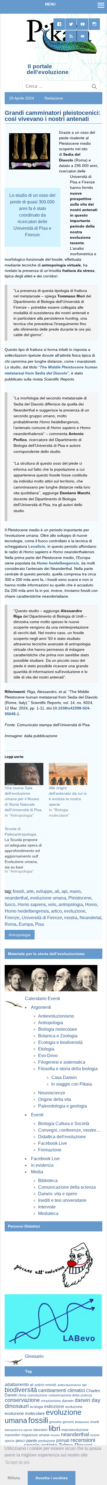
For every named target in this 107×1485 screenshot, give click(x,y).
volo (52, 904)
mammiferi (12, 1435)
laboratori (40, 1430)
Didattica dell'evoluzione (62, 1136)
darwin (68, 1400)
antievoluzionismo (69, 1385)
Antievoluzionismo (56, 1016)
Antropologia (19, 935)
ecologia (36, 1407)
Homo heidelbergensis (27, 911)
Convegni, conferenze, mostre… (69, 1130)
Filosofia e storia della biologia (68, 1068)
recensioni (83, 1440)
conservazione (22, 1400)
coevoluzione (37, 1395)
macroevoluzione (74, 1430)
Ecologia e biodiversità (60, 1042)
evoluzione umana (48, 898)
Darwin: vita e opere (57, 1193)
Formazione (49, 1150)
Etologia (46, 1049)
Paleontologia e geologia (62, 1106)
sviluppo (44, 891)
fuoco (10, 904)
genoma (55, 1422)
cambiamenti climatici (61, 1390)
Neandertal (90, 917)
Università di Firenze (42, 917)
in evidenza (42, 1165)
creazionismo (51, 1400)
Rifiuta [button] (14, 1478)
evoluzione (74, 911)
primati (62, 1440)
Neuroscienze (51, 1093)
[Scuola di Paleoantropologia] (27, 852)
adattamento (17, 1384)
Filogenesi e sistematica (61, 1062)
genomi (68, 1422)
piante (31, 1440)
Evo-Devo (48, 1055)
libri (54, 1428)
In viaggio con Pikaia (71, 1084)
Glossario (34, 1356)
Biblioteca (48, 1180)
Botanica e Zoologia (57, 1035)
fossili (18, 891)
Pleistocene (79, 898)
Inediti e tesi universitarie (62, 1200)
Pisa (39, 924)
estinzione (54, 1406)
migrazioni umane (35, 1435)
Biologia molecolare (57, 1029)
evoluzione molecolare (25, 1413)
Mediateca (48, 1213)
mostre (55, 1435)
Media (37, 1171)
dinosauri (17, 1406)
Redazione (53, 98)
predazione (46, 1441)
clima (22, 1395)
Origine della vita (54, 1099)
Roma (10, 924)
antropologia (70, 904)
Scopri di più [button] (17, 1462)
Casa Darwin (64, 1077)
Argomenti (41, 1007)
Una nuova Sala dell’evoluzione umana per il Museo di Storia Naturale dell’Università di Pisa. (24, 799)
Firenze (12, 917)
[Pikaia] (60, 53)
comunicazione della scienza (70, 1395)
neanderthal (16, 898)
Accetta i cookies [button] (51, 1478)
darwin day (87, 1400)
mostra (70, 917)
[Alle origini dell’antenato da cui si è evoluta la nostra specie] (68, 774)
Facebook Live (52, 1143)
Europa (26, 924)
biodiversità (21, 1389)
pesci (20, 1440)
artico (56, 911)
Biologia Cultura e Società (63, 1123)
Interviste (47, 1207)
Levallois (36, 546)
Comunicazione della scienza (67, 1187)
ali (57, 891)
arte (30, 891)
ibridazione (82, 1422)
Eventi (37, 1114)
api (64, 891)
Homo (91, 904)
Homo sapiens (32, 904)
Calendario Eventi (42, 998)
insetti (94, 1422)
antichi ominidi (45, 1385)
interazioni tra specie (18, 1430)
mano (75, 891)
